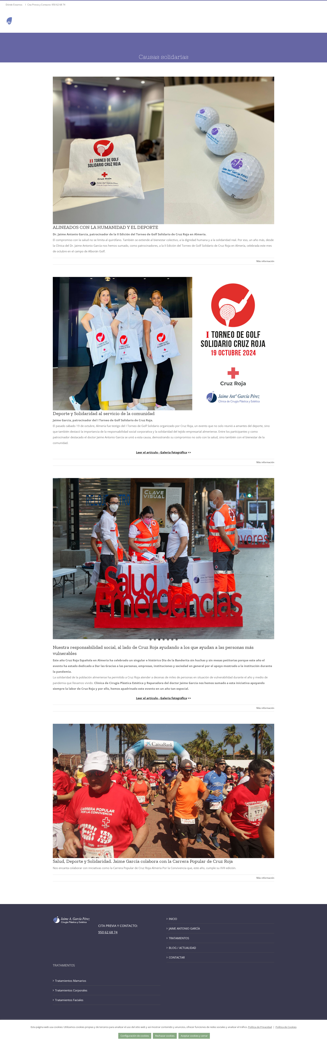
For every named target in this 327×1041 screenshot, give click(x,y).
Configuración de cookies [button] (135, 1035)
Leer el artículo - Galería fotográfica (161, 452)
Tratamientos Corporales (71, 990)
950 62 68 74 (58, 4)
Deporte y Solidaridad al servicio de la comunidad (104, 413)
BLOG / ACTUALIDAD (182, 948)
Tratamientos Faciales (69, 1000)
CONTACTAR (177, 957)
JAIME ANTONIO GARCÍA (184, 928)
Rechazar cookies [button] (164, 1035)
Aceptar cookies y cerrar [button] (194, 1035)
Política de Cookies (286, 1027)
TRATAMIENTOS (179, 938)
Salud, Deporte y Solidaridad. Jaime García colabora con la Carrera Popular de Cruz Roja (143, 861)
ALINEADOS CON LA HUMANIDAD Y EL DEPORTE (105, 227)
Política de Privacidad (260, 1027)
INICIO (173, 919)
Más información (265, 261)
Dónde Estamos (14, 4)
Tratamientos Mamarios (70, 981)
